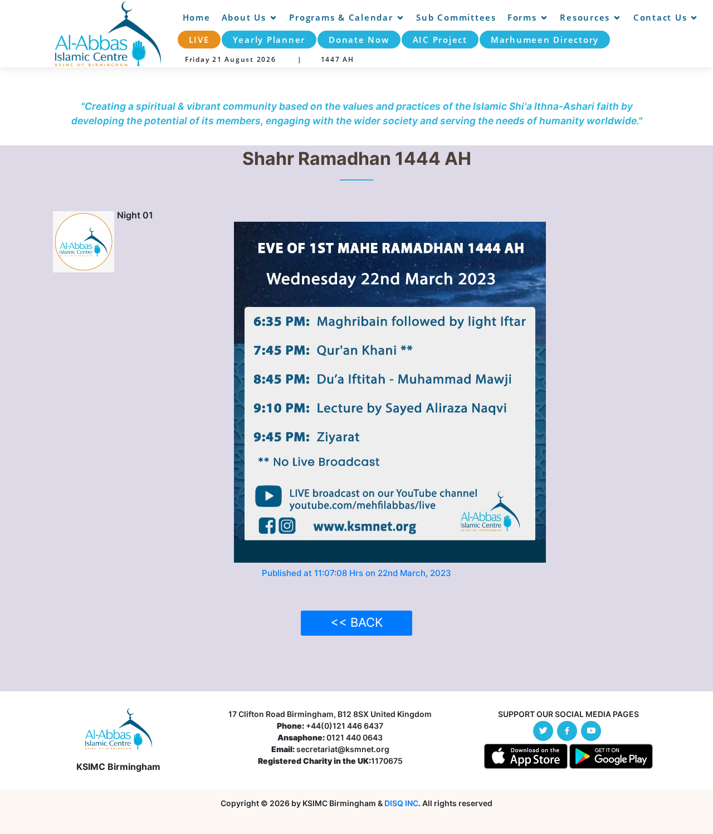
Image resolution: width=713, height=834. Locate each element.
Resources (585, 17)
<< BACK (356, 622)
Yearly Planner (269, 39)
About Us (244, 17)
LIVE (199, 39)
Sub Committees (456, 17)
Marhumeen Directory (545, 39)
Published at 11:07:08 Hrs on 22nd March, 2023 (356, 573)
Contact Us (660, 17)
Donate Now (359, 39)
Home (197, 17)
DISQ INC (401, 803)
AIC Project (440, 39)
